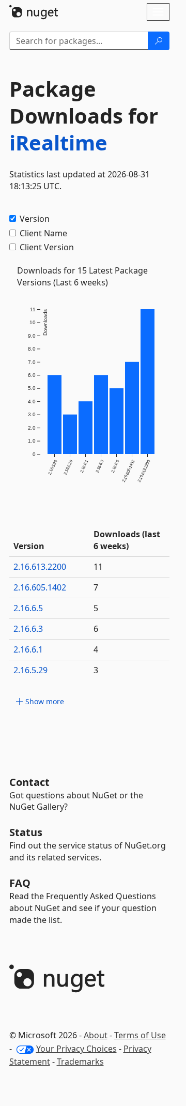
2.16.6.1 (28, 649)
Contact (29, 782)
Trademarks (80, 1061)
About (95, 1035)
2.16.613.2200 (39, 566)
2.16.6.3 (28, 628)
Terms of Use (140, 1035)
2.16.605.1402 (39, 587)
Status (25, 832)
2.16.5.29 (30, 670)
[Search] (158, 41)
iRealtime (58, 142)
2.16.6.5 (28, 608)
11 (98, 566)
